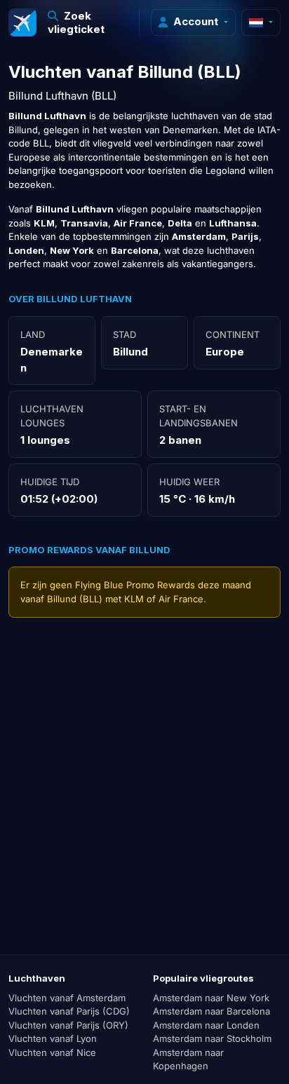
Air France (181, 598)
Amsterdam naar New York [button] (211, 997)
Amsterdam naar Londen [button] (206, 1025)
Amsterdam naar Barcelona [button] (211, 1011)
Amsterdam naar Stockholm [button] (212, 1038)
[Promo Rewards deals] (22, 22)
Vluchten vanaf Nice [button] (52, 1052)
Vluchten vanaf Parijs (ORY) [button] (68, 1025)
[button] (88, 22)
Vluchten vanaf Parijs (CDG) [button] (69, 1011)
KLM (134, 598)
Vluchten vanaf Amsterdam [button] (67, 997)
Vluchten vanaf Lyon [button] (52, 1038)
